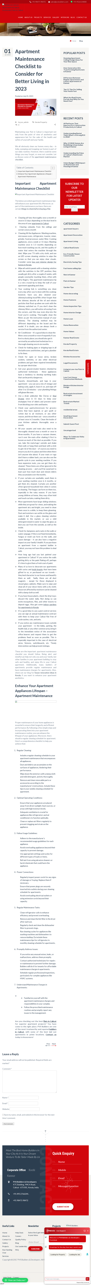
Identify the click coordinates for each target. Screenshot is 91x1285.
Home (20, 17)
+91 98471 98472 (39, 2)
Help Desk (19, 1233)
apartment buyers (71, 229)
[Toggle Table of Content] (51, 168)
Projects (38, 17)
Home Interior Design (72, 312)
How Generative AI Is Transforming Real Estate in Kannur (74, 69)
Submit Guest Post (71, 424)
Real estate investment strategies (73, 394)
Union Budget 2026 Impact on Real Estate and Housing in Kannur (74, 164)
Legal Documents (70, 363)
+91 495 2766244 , (21, 1194)
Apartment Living (70, 241)
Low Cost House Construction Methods (72, 378)
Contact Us (81, 17)
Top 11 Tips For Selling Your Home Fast (72, 90)
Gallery (55, 17)
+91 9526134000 (80, 2)
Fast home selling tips (72, 268)
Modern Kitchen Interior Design (73, 386)
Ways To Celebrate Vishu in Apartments (73, 437)
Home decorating (70, 293)
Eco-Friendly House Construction (71, 255)
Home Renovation (70, 325)
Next (54, 1044)
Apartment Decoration (72, 235)
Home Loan (68, 319)
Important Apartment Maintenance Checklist (34, 171)
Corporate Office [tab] (16, 1170)
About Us (28, 17)
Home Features (69, 300)
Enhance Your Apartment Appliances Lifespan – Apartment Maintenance (35, 175)
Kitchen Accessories (71, 357)
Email (5, 1103)
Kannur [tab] (11, 1175)
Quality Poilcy (20, 1239)
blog (73, 17)
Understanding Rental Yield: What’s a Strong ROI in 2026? (74, 135)
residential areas (70, 410)
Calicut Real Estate (71, 248)
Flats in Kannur (69, 281)
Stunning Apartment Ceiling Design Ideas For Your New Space (73, 60)
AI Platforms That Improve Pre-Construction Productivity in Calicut (74, 125)
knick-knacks (37, 569)
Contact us (51, 1034)
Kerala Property (70, 344)
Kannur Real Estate (71, 338)
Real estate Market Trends (71, 402)
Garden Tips (68, 287)
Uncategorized (69, 430)
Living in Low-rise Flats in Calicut (73, 370)
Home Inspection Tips (72, 306)
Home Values (68, 331)
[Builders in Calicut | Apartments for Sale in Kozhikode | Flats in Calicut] (12, 10)
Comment (7, 1069)
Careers (18, 1236)
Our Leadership (21, 1246)
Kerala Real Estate (71, 350)
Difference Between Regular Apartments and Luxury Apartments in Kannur (73, 80)
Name (5, 1097)
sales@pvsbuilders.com (59, 2)
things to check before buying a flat (35, 209)
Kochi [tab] (32, 1170)
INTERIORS (65, 17)
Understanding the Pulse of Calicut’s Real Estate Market (73, 155)
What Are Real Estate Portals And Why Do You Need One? (73, 99)
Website (5, 1109)
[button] (15, 1280)
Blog (17, 1243)
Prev (48, 1044)
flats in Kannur (69, 275)
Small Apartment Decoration (70, 417)
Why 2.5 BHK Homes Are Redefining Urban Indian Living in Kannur (73, 145)
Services (47, 17)
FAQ (17, 1250)
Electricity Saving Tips (72, 262)
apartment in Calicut (40, 223)
